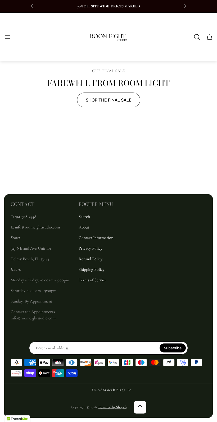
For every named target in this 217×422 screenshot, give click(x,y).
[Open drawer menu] (7, 37)
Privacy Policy (90, 248)
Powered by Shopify (112, 407)
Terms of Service (93, 280)
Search (84, 216)
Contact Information (96, 237)
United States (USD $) (108, 390)
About (84, 227)
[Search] (197, 37)
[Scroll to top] (140, 407)
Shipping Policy (92, 269)
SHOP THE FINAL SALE (109, 100)
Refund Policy (90, 259)
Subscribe (173, 348)
